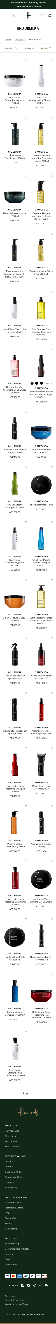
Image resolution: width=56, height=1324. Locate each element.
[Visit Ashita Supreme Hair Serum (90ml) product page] (41, 638)
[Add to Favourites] (25, 60)
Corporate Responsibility (17, 1248)
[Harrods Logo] (28, 1111)
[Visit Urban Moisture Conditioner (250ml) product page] (15, 806)
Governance (11, 1264)
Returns (9, 1166)
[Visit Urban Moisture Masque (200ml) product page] (15, 580)
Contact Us (10, 1218)
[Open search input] (13, 15)
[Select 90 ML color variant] (36, 383)
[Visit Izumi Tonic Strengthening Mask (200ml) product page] (15, 60)
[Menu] (6, 15)
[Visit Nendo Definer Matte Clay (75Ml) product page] (15, 919)
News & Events (12, 1146)
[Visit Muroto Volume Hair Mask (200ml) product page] (41, 412)
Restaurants (11, 1141)
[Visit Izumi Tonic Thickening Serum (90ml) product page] (15, 291)
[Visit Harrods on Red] (40, 1285)
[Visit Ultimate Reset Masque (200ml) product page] (15, 175)
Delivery (9, 1161)
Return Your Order (14, 1177)
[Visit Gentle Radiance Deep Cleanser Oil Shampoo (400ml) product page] (41, 580)
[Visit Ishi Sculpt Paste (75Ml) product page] (41, 467)
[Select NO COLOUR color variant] (32, 383)
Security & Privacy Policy (16, 1303)
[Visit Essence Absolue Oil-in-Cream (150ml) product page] (41, 233)
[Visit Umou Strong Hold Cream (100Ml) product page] (41, 748)
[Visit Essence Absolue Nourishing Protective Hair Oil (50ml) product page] (41, 175)
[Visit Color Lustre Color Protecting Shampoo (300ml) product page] (15, 748)
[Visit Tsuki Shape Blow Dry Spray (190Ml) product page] (15, 638)
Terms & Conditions (14, 1299)
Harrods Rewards (13, 1202)
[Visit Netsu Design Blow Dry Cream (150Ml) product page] (41, 919)
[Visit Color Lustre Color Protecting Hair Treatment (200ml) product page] (41, 974)
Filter (44, 48)
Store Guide (10, 1135)
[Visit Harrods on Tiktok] (34, 1285)
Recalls (8, 1223)
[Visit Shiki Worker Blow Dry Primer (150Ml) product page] (15, 412)
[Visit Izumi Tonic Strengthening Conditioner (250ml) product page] (15, 1032)
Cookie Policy (11, 1228)
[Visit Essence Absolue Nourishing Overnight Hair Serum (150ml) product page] (15, 233)
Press (7, 1259)
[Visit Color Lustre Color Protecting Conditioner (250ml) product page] (15, 861)
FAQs (7, 1212)
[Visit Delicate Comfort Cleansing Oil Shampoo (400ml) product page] (15, 349)
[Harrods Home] (28, 15)
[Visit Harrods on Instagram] (28, 1285)
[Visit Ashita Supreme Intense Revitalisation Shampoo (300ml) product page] (41, 349)
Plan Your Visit (12, 1130)
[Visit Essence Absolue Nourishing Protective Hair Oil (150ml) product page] (41, 117)
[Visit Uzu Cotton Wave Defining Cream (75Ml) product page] (41, 861)
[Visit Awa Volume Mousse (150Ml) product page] (41, 806)
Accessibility (10, 1295)
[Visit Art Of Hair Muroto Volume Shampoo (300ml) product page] (41, 522)
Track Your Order (13, 1171)
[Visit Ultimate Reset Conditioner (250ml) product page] (15, 117)
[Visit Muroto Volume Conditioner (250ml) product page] (15, 974)
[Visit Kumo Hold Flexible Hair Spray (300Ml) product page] (15, 693)
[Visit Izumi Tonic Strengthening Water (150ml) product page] (15, 522)
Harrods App (11, 1187)
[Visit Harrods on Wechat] (46, 1285)
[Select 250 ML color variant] (41, 383)
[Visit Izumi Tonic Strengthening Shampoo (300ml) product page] (41, 60)
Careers (9, 1253)
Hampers (9, 1182)
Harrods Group (12, 1243)
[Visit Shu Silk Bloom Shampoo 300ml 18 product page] (15, 467)
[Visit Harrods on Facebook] (22, 1285)
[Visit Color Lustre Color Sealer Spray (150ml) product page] (41, 693)
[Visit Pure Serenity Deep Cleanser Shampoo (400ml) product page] (41, 291)
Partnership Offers (14, 1207)
